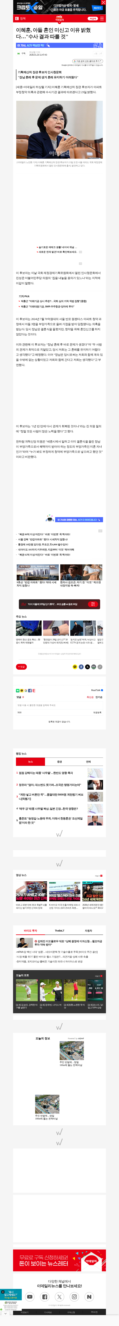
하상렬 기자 (34, 52)
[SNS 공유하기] (100, 53)
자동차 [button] (88, 930)
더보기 (97, 876)
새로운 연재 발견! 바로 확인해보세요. (58, 252)
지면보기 (24, 1312)
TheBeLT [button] (59, 930)
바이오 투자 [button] (30, 930)
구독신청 (71, 1312)
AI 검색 (93, 18)
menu (102, 18)
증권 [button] (59, 761)
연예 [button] (88, 761)
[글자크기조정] (95, 53)
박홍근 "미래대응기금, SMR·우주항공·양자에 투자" (47, 306)
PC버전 (94, 1312)
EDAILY (17, 18)
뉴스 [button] (30, 761)
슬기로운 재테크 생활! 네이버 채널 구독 (59, 247)
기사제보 (48, 1312)
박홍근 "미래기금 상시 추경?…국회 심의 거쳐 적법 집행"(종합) (53, 301)
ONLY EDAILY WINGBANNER (59, 18)
